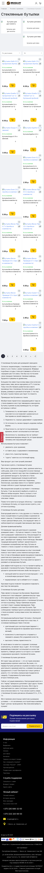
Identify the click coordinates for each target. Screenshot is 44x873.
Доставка (6, 753)
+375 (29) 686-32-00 (12, 809)
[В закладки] (19, 59)
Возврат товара (8, 784)
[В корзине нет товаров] (40, 3)
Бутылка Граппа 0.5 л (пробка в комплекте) (30, 335)
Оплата (5, 751)
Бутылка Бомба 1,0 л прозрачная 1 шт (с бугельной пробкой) (9, 106)
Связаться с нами (9, 781)
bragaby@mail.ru (12, 819)
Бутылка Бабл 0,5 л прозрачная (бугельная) (10, 71)
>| (35, 356)
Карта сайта (7, 787)
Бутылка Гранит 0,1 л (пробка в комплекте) (30, 302)
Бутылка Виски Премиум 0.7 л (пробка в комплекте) (32, 270)
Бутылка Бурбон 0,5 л (30, 134)
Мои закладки (8, 801)
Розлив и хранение (16, 8)
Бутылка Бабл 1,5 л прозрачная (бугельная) (31, 71)
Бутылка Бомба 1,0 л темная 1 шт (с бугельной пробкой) (32, 106)
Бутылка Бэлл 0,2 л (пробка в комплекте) (30, 167)
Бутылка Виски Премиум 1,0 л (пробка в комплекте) (11, 305)
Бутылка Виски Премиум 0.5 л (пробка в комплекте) (11, 270)
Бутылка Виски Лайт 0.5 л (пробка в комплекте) (32, 202)
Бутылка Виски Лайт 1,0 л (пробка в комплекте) (32, 236)
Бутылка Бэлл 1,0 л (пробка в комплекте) (9, 199)
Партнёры (6, 773)
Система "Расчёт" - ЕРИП (12, 764)
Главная (4, 8)
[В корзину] (12, 85)
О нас (5, 742)
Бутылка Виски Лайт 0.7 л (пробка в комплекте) (11, 236)
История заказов (9, 798)
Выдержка (6, 745)
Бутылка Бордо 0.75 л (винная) (9, 137)
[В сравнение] (19, 63)
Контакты (6, 756)
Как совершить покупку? (11, 762)
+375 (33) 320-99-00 (12, 814)
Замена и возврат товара (12, 759)
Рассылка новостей (10, 803)
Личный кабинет (8, 795)
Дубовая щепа (8, 748)
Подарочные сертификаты (12, 770)
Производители (8, 767)
